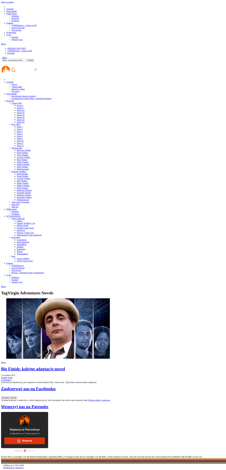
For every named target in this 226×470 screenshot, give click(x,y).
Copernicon (21, 240)
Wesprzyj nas (17, 39)
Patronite (11, 53)
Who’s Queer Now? (25, 261)
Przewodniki (11, 11)
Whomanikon (22, 254)
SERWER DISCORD (16, 48)
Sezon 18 (20, 110)
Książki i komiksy (19, 171)
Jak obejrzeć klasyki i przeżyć (24, 96)
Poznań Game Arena (25, 228)
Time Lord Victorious (20, 202)
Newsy (14, 84)
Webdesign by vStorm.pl (13, 468)
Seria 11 (20, 143)
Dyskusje (15, 21)
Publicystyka (11, 14)
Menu (3, 44)
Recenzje (15, 18)
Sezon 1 (20, 105)
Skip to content (7, 2)
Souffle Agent (7, 377)
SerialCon (21, 230)
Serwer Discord (18, 28)
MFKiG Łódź (22, 226)
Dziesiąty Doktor (24, 193)
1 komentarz (6, 380)
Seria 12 (20, 146)
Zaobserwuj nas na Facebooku (28, 388)
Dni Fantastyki (23, 242)
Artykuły (10, 9)
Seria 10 (20, 141)
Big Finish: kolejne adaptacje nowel (33, 368)
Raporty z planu (18, 89)
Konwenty (16, 237)
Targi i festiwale (18, 218)
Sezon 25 (20, 120)
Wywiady (15, 91)
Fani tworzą (16, 30)
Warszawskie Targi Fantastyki (29, 235)
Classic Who (17, 103)
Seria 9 (19, 138)
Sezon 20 (20, 113)
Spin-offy (15, 204)
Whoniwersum (23, 169)
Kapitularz (21, 249)
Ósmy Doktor (22, 167)
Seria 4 (19, 134)
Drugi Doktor (22, 153)
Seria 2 (19, 129)
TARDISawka (18, 266)
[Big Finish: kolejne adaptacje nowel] (58, 358)
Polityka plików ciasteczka (99, 400)
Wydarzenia (11, 32)
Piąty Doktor (22, 160)
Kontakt (15, 37)
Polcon (19, 251)
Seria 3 (19, 131)
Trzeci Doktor (22, 155)
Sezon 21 (20, 115)
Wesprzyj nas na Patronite (24, 406)
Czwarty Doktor (23, 157)
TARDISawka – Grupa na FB (24, 25)
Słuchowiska (17, 148)
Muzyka (15, 207)
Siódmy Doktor (23, 164)
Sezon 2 (20, 108)
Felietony (15, 16)
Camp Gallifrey (23, 258)
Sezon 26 (20, 122)
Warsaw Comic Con (25, 233)
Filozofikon (21, 244)
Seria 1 (19, 127)
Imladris (20, 247)
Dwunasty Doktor (24, 197)
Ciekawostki (17, 87)
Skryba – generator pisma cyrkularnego (28, 273)
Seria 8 (19, 136)
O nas (8, 35)
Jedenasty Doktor (24, 195)
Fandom (9, 23)
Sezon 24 (20, 117)
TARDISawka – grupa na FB (19, 51)
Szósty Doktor (23, 162)
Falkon (19, 221)
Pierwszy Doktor (24, 150)
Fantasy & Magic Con (26, 223)
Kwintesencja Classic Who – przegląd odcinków (32, 98)
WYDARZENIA (13, 216)
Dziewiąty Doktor (24, 190)
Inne (13, 256)
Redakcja (15, 277)
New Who (16, 124)
